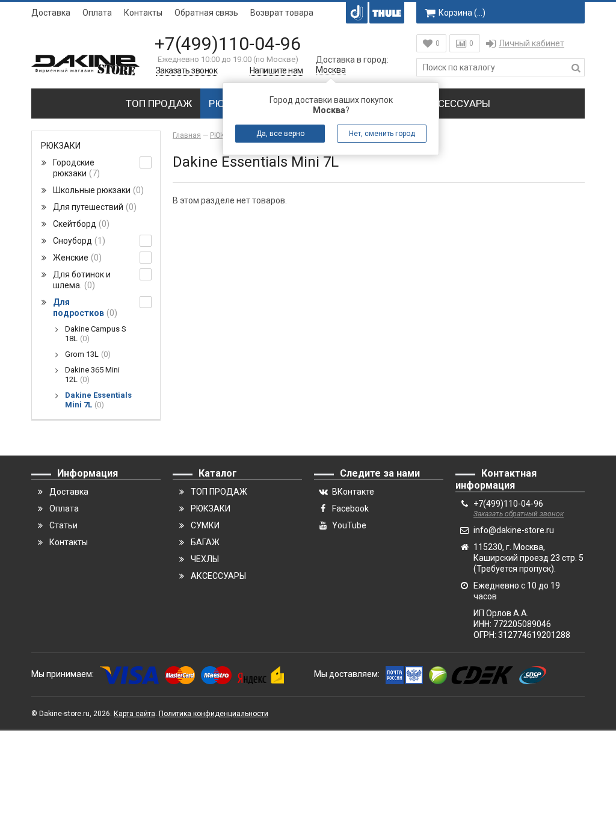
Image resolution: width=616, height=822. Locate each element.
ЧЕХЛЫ (205, 559)
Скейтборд (79, 224)
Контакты (143, 12)
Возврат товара (281, 12)
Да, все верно (280, 133)
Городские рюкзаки (75, 168)
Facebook (350, 508)
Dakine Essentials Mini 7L (98, 400)
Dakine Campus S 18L (95, 333)
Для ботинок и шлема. (82, 280)
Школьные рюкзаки (97, 190)
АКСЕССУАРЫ (457, 103)
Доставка (50, 12)
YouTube (349, 525)
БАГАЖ (205, 542)
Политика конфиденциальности (213, 713)
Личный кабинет (531, 43)
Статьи (63, 525)
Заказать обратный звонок (518, 514)
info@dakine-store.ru (513, 530)
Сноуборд (77, 241)
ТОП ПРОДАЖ (159, 103)
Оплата (97, 12)
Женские (76, 257)
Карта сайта (134, 713)
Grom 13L (86, 354)
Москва (331, 70)
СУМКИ (205, 525)
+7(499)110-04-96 (228, 43)
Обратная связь (206, 12)
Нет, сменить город (382, 133)
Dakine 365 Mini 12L (92, 374)
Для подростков (83, 307)
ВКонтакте (353, 491)
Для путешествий (93, 207)
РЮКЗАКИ (61, 145)
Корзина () (462, 12)
